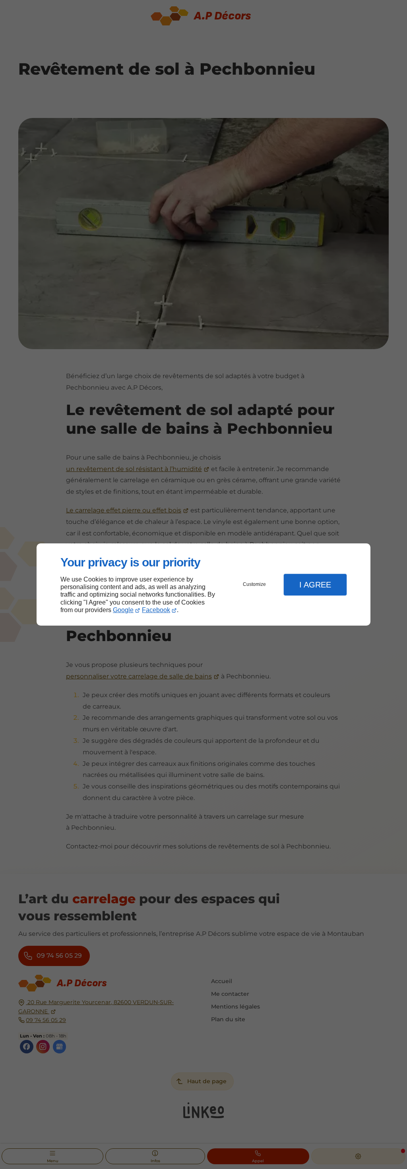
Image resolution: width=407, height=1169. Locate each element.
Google (123, 610)
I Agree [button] (315, 584)
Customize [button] (254, 584)
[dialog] (203, 584)
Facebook (156, 610)
